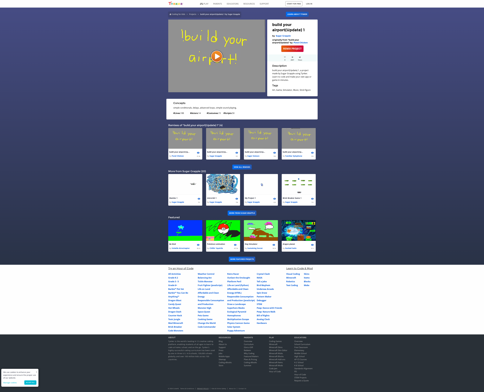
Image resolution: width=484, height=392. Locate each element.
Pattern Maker (264, 296)
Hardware (262, 323)
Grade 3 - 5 (173, 281)
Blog (221, 341)
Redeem (247, 350)
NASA (259, 277)
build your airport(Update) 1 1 (255, 152)
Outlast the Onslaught (238, 277)
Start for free (294, 4)
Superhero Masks (236, 308)
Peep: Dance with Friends (269, 308)
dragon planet (289, 244)
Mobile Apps (224, 356)
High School (299, 356)
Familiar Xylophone (293, 156)
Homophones (234, 315)
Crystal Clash (263, 274)
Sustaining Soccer (255, 248)
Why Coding (249, 353)
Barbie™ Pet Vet (176, 289)
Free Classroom (301, 347)
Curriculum (249, 344)
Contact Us (242, 388)
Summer (247, 365)
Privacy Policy (203, 388)
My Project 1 (250, 198)
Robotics (290, 281)
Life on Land (204, 289)
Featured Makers (251, 356)
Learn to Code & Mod (299, 268)
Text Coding (292, 285)
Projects (192, 14)
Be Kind (172, 244)
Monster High (204, 308)
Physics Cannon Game (238, 323)
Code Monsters (175, 330)
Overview (248, 341)
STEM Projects (300, 377)
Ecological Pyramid (236, 311)
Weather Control (206, 274)
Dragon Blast (174, 300)
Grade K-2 (173, 277)
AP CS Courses (300, 359)
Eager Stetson (253, 156)
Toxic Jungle (174, 319)
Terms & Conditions (187, 388)
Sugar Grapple (283, 36)
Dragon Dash (174, 311)
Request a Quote (301, 380)
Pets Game (203, 315)
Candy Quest (174, 304)
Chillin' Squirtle (216, 248)
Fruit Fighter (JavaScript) (210, 285)
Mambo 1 (173, 198)
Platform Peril (234, 281)
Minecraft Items (276, 362)
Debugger (261, 300)
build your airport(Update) (179, 152)
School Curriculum (302, 344)
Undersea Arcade (265, 289)
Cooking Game (205, 319)
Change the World (207, 323)
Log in (309, 4)
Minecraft (291, 277)
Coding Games (275, 341)
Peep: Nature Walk (266, 311)
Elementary (299, 350)
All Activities (174, 274)
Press (221, 350)
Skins (306, 274)
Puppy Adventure (236, 330)
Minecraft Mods (276, 365)
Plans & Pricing (250, 359)
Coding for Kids (178, 14)
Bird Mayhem (263, 285)
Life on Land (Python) (238, 285)
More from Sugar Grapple (242, 213)
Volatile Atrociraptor (181, 248)
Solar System (233, 326)
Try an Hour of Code (180, 268)
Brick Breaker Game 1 (292, 198)
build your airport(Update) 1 (217, 152)
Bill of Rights (263, 315)
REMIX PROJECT (292, 48)
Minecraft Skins (275, 347)
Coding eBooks (225, 362)
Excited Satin (290, 248)
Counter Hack (175, 315)
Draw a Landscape (236, 304)
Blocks (307, 281)
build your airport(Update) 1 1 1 (293, 152)
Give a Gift (248, 347)
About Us (223, 344)
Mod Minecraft (175, 323)
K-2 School (299, 362)
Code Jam (273, 368)
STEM (259, 304)
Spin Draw (262, 292)
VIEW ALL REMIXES (242, 167)
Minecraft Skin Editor (278, 350)
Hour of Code (275, 371)
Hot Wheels (174, 308)
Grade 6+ (172, 285)
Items (307, 277)
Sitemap (222, 359)
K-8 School (299, 365)
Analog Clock (263, 319)
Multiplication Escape (238, 319)
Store (221, 365)
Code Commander (207, 326)
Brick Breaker (175, 326)
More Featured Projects (242, 259)
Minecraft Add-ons (277, 359)
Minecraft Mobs (276, 353)
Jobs (220, 353)
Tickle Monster (205, 281)
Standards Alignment (303, 368)
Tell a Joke (262, 281)
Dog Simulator (251, 244)
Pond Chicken (301, 42)
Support (222, 347)
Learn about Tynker (297, 14)
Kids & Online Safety (219, 388)
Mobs (306, 285)
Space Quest (204, 311)
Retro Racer (233, 274)
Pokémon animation (216, 244)
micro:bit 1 (212, 198)
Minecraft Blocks (276, 356)
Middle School (300, 353)
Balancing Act (205, 277)
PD (295, 371)
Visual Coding (293, 274)
